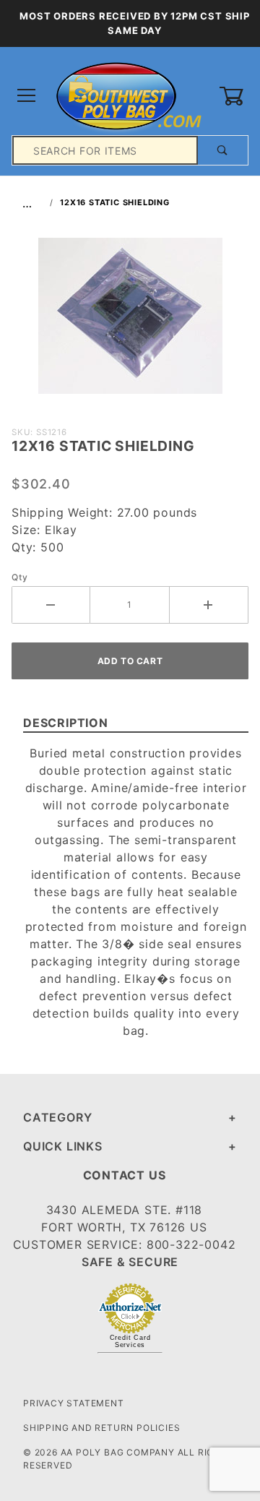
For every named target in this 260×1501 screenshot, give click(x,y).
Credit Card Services (130, 1341)
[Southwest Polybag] (130, 95)
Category (57, 1117)
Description (65, 722)
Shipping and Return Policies (101, 1427)
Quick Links (63, 1146)
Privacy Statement (73, 1403)
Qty (19, 577)
